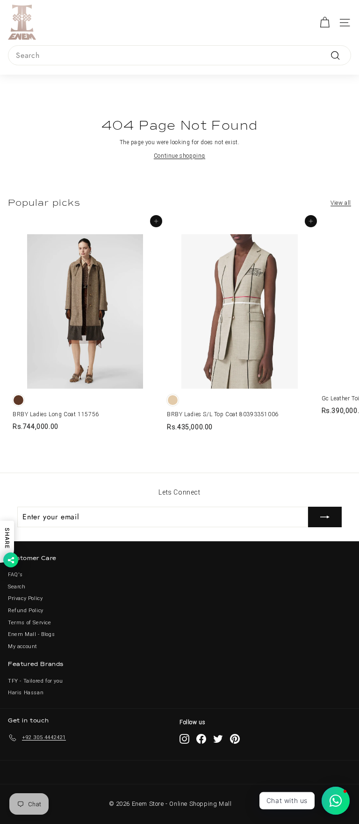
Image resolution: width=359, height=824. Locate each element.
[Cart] (325, 22)
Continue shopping (179, 156)
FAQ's (15, 575)
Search (17, 587)
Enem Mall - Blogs (31, 634)
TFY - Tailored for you (35, 681)
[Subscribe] (325, 517)
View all (340, 203)
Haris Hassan (25, 693)
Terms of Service (29, 623)
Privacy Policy (25, 598)
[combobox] (179, 55)
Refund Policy (25, 611)
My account (22, 646)
